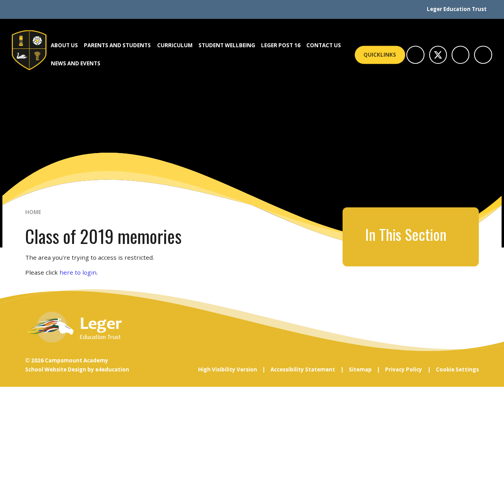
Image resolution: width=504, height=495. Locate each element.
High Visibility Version (227, 369)
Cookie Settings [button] (457, 369)
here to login (77, 272)
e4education (112, 369)
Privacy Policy (403, 369)
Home (33, 212)
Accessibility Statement (303, 369)
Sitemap (360, 369)
